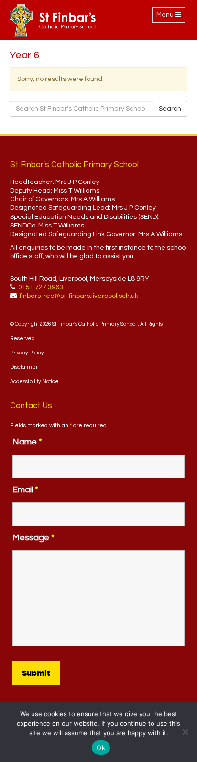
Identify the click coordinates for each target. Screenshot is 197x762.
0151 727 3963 (40, 287)
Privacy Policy (27, 352)
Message (33, 537)
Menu (170, 17)
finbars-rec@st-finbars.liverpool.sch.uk (79, 296)
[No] (185, 732)
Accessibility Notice (34, 381)
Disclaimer (24, 367)
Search (170, 108)
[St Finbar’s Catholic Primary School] (53, 20)
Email (25, 489)
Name (27, 441)
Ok (101, 747)
